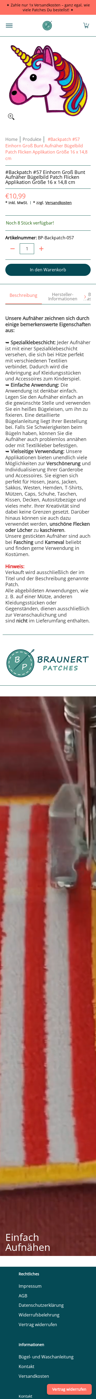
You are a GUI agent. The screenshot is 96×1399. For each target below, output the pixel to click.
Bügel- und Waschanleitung (46, 1357)
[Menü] (9, 25)
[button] (86, 25)
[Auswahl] (41, 249)
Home (11, 139)
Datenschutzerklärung (41, 1305)
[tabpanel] (48, 464)
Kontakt (26, 1366)
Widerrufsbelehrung (39, 1315)
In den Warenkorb (48, 270)
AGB (23, 1296)
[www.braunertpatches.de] (47, 25)
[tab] (23, 297)
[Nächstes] (85, 297)
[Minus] (12, 249)
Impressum (30, 1286)
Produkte (32, 139)
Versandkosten (58, 202)
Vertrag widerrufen (38, 1324)
